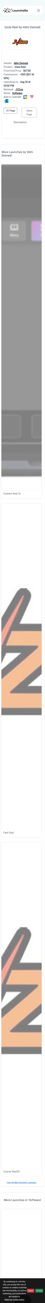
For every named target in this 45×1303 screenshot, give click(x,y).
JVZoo (19, 89)
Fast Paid (8, 832)
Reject (30, 1291)
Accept (39, 1291)
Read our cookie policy (14, 1299)
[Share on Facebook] (4, 59)
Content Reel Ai (11, 493)
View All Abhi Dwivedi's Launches (21, 1182)
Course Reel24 (11, 1171)
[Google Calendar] (25, 96)
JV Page (10, 110)
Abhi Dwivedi (21, 63)
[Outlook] (6, 100)
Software (17, 93)
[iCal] (31, 96)
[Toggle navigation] (38, 10)
